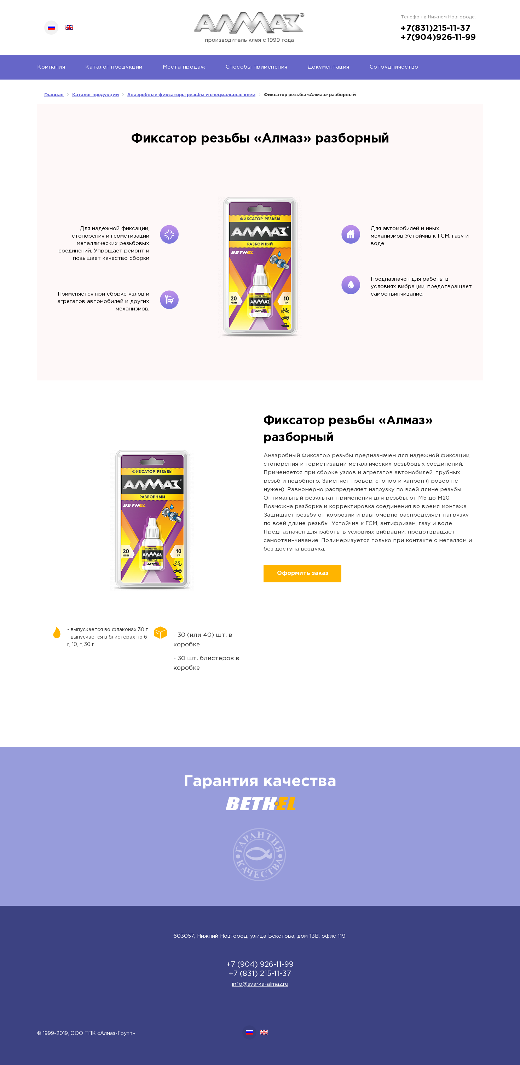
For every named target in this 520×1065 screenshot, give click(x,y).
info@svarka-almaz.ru (260, 984)
